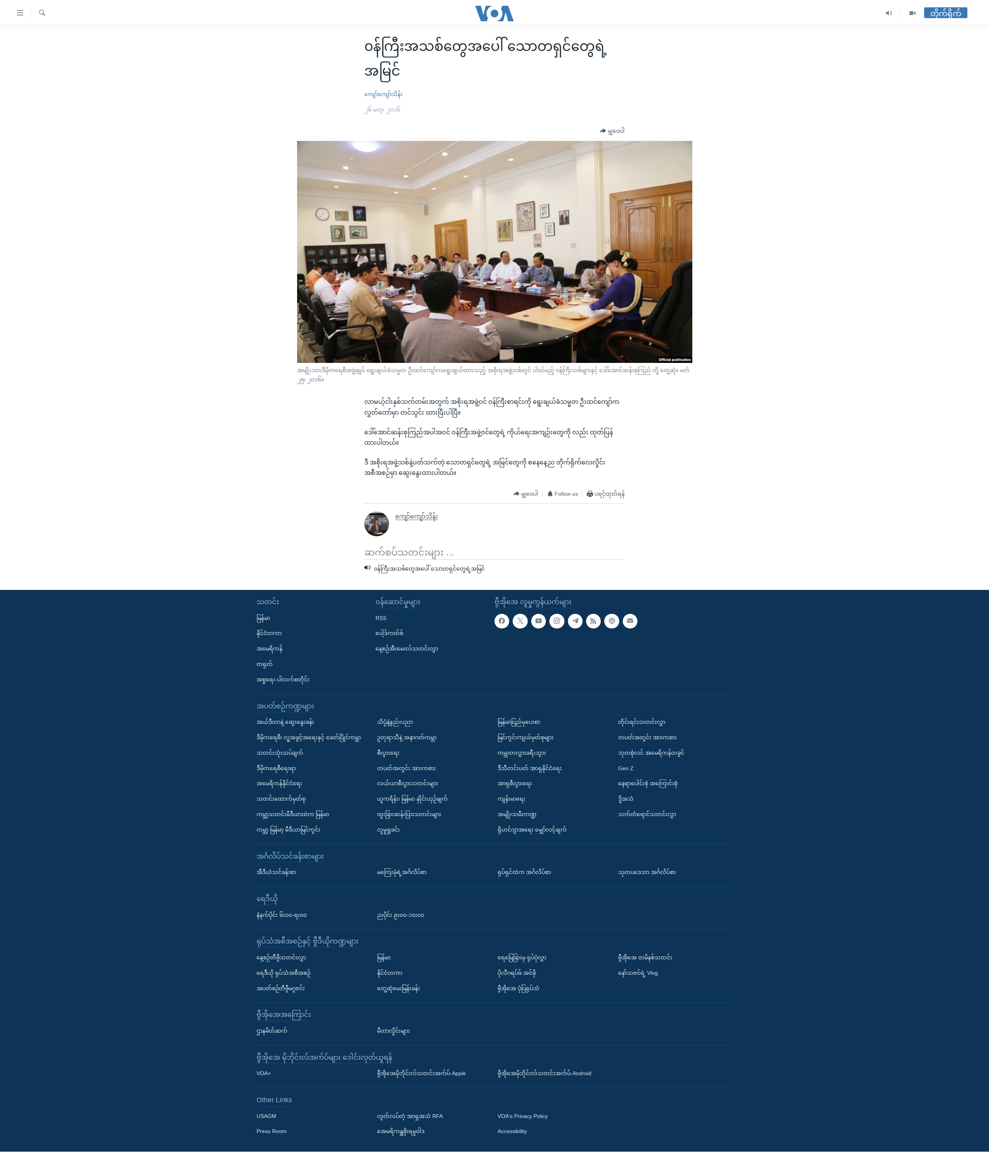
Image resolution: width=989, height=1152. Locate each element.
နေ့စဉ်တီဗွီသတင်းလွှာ (281, 957)
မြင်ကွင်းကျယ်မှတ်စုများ (526, 737)
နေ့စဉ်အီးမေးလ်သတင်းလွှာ (407, 649)
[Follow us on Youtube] (538, 621)
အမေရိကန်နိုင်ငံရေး (279, 784)
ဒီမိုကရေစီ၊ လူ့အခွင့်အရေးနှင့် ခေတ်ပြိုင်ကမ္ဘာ (309, 737)
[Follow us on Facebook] (501, 621)
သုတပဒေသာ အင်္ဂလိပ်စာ (647, 872)
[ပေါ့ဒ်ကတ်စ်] (611, 621)
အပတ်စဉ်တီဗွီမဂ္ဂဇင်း (281, 988)
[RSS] (593, 621)
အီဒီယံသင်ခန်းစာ (276, 872)
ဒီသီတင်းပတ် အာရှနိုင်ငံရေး (530, 768)
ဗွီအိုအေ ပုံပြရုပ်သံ (518, 988)
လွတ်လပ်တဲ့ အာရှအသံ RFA (410, 1116)
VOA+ (264, 1074)
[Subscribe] (630, 621)
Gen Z (626, 768)
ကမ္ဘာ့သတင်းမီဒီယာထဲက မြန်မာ (293, 814)
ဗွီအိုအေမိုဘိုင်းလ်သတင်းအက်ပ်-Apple (421, 1074)
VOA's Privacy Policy (523, 1116)
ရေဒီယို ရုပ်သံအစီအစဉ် (284, 973)
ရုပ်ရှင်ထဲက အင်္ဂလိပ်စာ (524, 872)
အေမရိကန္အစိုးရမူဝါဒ (401, 1131)
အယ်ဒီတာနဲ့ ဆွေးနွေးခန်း (285, 722)
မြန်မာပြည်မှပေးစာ (519, 722)
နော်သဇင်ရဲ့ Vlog (638, 973)
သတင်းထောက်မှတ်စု (281, 799)
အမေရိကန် (269, 649)
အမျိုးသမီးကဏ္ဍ (517, 814)
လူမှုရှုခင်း (388, 830)
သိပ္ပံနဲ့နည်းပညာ (395, 722)
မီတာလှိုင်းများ (393, 1031)
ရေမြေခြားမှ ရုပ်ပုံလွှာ (522, 957)
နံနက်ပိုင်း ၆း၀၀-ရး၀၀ (282, 915)
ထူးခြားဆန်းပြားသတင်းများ (409, 814)
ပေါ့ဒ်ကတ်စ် (389, 633)
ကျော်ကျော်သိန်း (383, 94)
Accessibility (512, 1131)
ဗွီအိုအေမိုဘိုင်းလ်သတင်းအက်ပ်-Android (544, 1074)
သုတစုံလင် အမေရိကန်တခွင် (651, 753)
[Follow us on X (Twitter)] (520, 621)
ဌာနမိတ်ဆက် (272, 1031)
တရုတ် (265, 664)
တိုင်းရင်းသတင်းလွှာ (641, 722)
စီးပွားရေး (388, 753)
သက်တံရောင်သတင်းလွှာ (647, 814)
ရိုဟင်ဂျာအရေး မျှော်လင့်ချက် (532, 830)
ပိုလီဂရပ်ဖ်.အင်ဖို (517, 973)
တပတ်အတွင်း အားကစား (406, 768)
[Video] (912, 13)
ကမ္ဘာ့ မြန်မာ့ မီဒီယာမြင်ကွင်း (288, 830)
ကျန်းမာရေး (511, 799)
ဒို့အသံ (626, 799)
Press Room (272, 1131)
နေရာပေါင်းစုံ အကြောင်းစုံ (648, 784)
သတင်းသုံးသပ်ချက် (280, 753)
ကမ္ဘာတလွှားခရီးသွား (522, 753)
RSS (381, 618)
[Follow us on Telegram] (575, 621)
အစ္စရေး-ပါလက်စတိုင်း (283, 679)
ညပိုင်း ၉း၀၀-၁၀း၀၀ (400, 915)
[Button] (612, 131)
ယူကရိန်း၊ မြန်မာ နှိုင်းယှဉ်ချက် (412, 799)
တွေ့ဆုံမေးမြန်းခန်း (398, 988)
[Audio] (889, 13)
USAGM (266, 1116)
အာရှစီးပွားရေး (515, 784)
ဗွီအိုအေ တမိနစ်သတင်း (645, 957)
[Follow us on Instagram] (556, 621)
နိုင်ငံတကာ (269, 633)
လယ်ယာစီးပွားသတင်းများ (407, 784)
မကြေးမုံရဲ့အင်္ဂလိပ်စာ (402, 872)
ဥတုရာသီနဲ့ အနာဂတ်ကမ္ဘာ (407, 737)
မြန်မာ (263, 618)
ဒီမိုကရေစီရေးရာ (276, 768)
